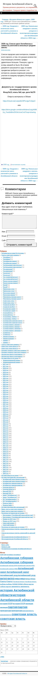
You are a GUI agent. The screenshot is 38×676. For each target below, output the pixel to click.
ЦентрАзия (4, 661)
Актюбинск (10, 554)
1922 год (5, 384)
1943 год (5, 467)
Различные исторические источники (12, 513)
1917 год (5, 364)
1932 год (5, 424)
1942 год (5, 463)
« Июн (2, 656)
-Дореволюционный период (11, 360)
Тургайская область (18, 581)
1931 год (5, 420)
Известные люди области (9, 346)
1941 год (5, 459)
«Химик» (5, 340)
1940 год (5, 455)
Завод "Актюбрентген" (10, 495)
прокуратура (5, 611)
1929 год (5, 412)
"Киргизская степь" (9, 289)
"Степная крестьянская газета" (12, 321)
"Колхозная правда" (9, 293)
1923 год (5, 388)
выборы (3, 584)
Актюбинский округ (18, 572)
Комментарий (8, 214)
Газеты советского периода (10, 255)
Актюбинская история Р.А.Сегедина (12, 253)
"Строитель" (7, 332)
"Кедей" (5, 285)
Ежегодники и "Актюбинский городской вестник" (18, 515)
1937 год (5, 443)
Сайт (4, 240)
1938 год (5, 448)
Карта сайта (5, 545)
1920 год (5, 376)
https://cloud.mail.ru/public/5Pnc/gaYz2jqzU (19, 101)
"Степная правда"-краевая (11, 324)
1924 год (5, 392)
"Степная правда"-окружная (12, 328)
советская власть (24, 614)
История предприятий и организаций (12, 477)
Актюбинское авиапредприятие (12, 483)
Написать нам (5, 547)
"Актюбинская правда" (10, 261)
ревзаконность (28, 611)
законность (15, 586)
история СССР (6, 604)
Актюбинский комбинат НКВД (9, 568)
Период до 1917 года (9, 519)
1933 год (5, 428)
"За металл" (7, 273)
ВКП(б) (3, 578)
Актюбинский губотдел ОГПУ (8, 565)
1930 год (5, 416)
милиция (29, 604)
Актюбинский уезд (9, 575)
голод (14, 584)
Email (4, 236)
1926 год (5, 400)
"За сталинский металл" (10, 277)
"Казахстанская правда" (10, 281)
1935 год (5, 436)
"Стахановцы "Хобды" (10, 316)
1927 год (5, 404)
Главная (5, 19)
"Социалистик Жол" (9, 305)
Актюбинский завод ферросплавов (14, 479)
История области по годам (20, 19)
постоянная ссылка (18, 164)
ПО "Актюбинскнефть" (10, 499)
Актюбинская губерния (16, 558)
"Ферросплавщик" (8, 336)
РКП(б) (27, 579)
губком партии (28, 584)
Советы (3, 581)
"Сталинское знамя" (9, 309)
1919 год (5, 372)
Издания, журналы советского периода (13, 350)
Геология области (8, 487)
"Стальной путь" (8, 313)
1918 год (5, 368)
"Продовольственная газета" (12, 297)
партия (13, 607)
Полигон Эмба (7, 503)
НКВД (17, 579)
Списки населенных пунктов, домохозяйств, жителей (18, 529)
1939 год (6, 164)
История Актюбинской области (17, 4)
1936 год (5, 440)
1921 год (5, 380)
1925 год (5, 396)
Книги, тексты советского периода (12, 509)
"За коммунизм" (8, 269)
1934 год (5, 432)
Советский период (8, 523)
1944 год (5, 471)
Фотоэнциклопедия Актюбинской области (14, 537)
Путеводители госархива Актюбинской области (16, 549)
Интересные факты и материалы (11, 354)
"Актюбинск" (7, 257)
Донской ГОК (7, 491)
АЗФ (1, 554)
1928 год (5, 408)
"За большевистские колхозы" (12, 265)
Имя (3, 232)
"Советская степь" (9, 301)
